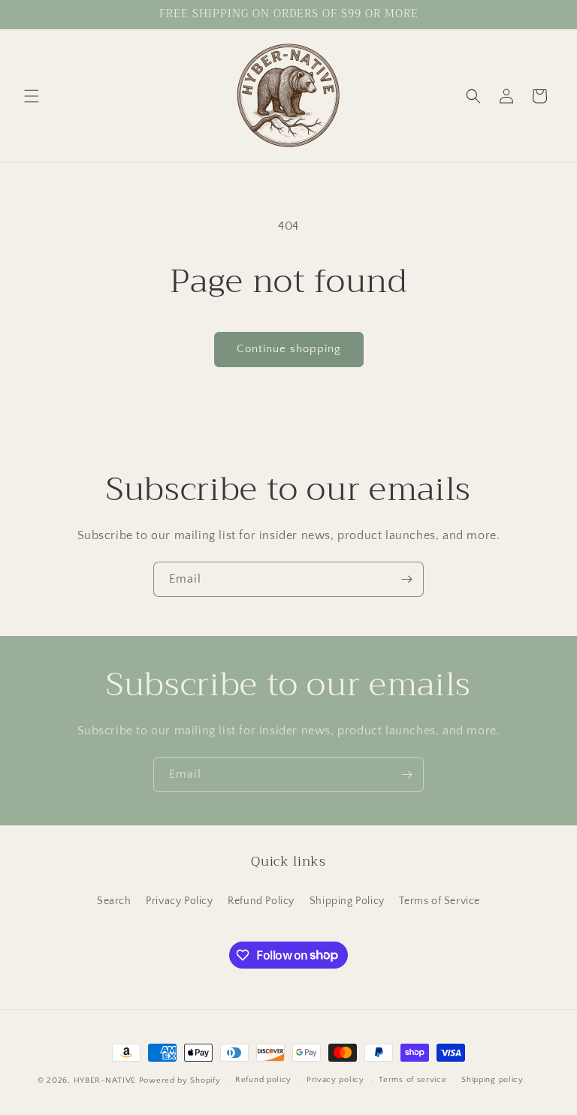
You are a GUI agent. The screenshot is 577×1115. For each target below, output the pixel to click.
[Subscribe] (406, 579)
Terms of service (412, 1079)
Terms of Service (439, 901)
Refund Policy (261, 901)
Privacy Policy (179, 901)
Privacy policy (335, 1079)
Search (114, 901)
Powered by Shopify (180, 1080)
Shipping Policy (347, 901)
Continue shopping (289, 348)
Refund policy (263, 1079)
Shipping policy (492, 1079)
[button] (31, 96)
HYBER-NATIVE (105, 1080)
